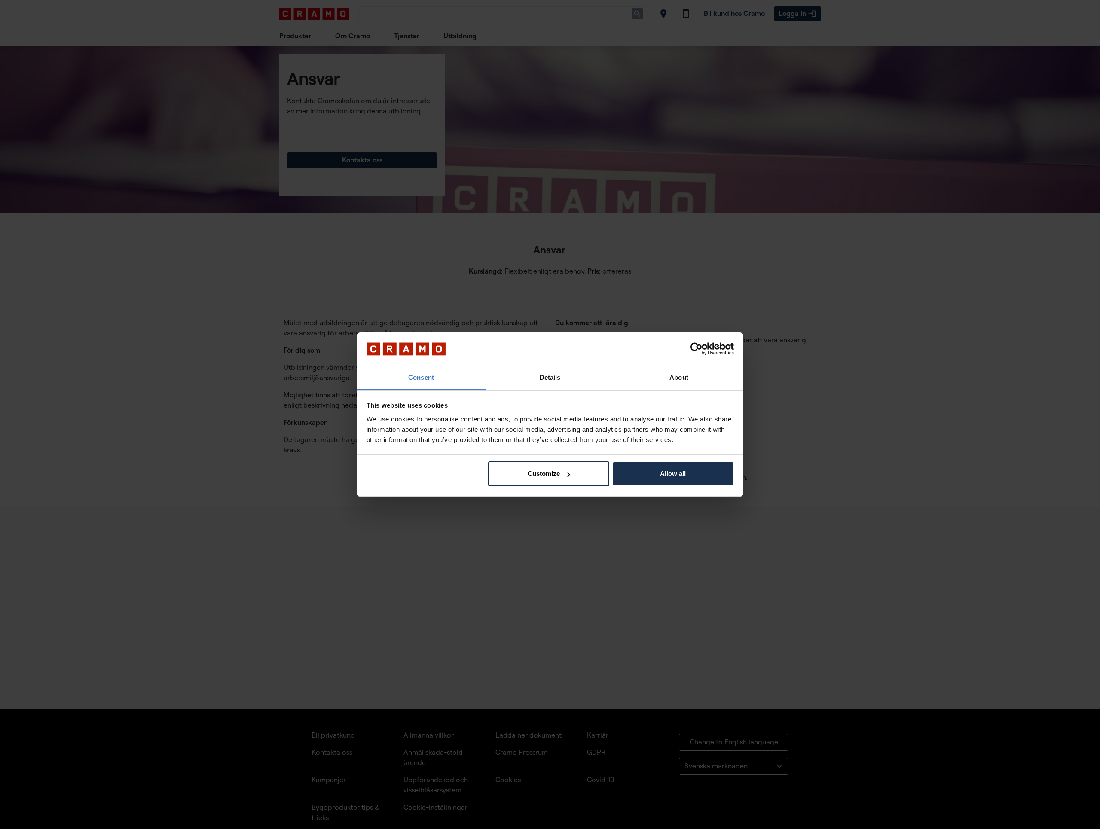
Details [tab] (550, 377)
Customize (544, 473)
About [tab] (678, 377)
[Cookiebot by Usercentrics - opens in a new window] (696, 349)
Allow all (673, 473)
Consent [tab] (421, 377)
